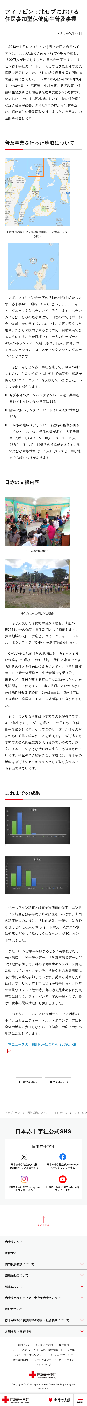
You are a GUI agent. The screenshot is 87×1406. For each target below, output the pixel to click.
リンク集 (69, 1349)
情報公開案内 (20, 1359)
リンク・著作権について (28, 1354)
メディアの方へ (21, 1349)
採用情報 (64, 1345)
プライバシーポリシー (60, 1354)
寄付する (11, 1253)
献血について (14, 1286)
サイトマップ (43, 1364)
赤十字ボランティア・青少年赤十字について (34, 1297)
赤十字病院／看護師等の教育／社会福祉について (37, 1320)
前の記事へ (30, 1082)
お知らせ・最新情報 (18, 1331)
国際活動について (37, 1112)
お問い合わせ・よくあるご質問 (35, 1345)
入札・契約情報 (49, 1349)
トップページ (12, 1112)
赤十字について (15, 1241)
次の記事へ (57, 1082)
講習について (14, 1309)
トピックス (61, 1112)
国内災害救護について (19, 1264)
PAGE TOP (43, 1220)
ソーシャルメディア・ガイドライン (54, 1359)
